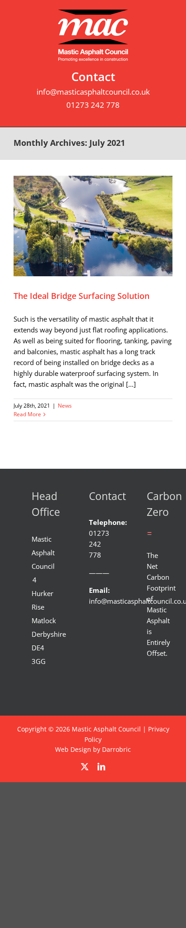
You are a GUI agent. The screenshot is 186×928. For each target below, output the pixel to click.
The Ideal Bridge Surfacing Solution (81, 295)
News (65, 405)
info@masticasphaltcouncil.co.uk (93, 92)
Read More (27, 414)
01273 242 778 (93, 105)
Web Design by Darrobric (93, 749)
